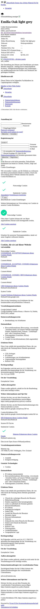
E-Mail (32, 149)
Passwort (26, 126)
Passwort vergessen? (8, 130)
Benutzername (26, 123)
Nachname (33, 147)
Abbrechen (5, 134)
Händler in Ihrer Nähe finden (10, 86)
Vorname (33, 144)
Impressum (8, 104)
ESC (5, 197)
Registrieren (14, 157)
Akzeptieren (5, 195)
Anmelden (13, 134)
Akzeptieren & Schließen (9, 607)
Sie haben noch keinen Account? (12, 132)
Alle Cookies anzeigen (8, 224)
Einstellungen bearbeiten (17, 195)
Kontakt (8, 106)
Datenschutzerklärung (12, 100)
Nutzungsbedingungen (12, 102)
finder (8, 89)
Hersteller (8, 8)
